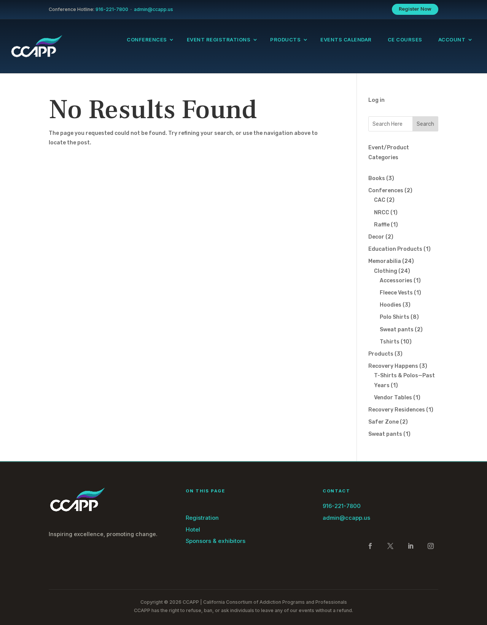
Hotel (193, 529)
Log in (376, 100)
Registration (202, 517)
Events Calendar (346, 40)
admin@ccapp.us (153, 9)
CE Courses (405, 40)
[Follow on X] (390, 546)
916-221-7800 (111, 9)
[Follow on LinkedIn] (410, 546)
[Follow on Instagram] (430, 546)
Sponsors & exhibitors (215, 541)
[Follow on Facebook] (370, 546)
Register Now (415, 9)
